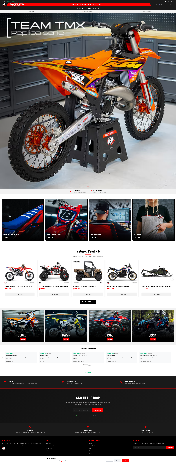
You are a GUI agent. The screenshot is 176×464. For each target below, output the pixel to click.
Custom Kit (88, 8)
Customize (109, 460)
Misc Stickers (49, 448)
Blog (90, 450)
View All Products (88, 302)
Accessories (80, 8)
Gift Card (96, 8)
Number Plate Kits (50, 446)
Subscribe (98, 410)
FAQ (90, 448)
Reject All (117, 460)
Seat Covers (75, 4)
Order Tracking (92, 446)
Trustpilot (88, 372)
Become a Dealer (92, 4)
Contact (100, 4)
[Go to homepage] (4, 4)
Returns (91, 453)
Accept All (125, 460)
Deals (47, 450)
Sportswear (83, 4)
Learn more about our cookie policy (55, 461)
